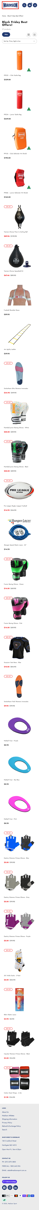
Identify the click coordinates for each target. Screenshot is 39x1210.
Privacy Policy (7, 1122)
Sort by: (6, 41)
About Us (5, 1112)
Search (4, 1129)
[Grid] (28, 34)
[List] (34, 34)
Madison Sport (12, 1204)
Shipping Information (9, 1119)
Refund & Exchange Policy (11, 1126)
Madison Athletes (8, 1115)
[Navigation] (35, 5)
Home (4, 16)
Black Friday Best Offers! (15, 16)
